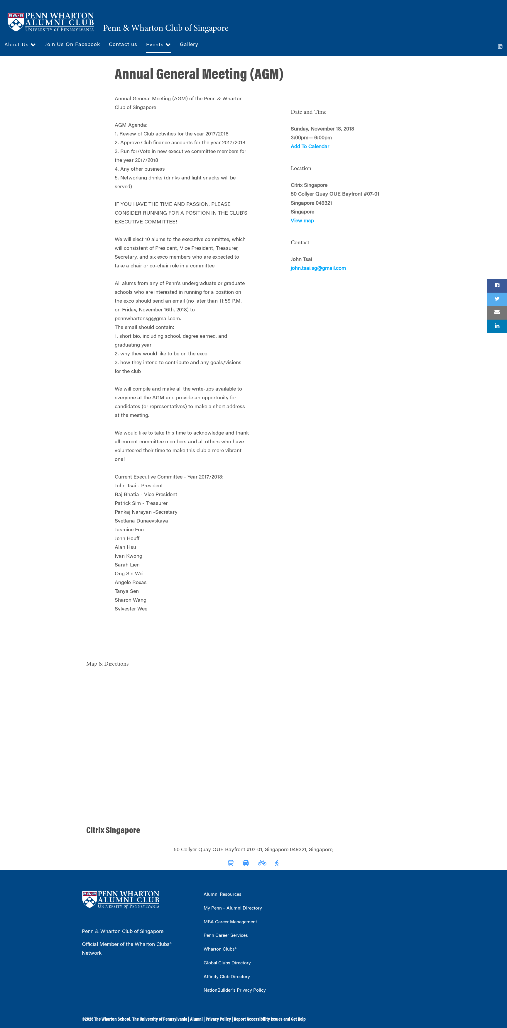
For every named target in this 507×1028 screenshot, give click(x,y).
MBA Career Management (230, 922)
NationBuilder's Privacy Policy (235, 990)
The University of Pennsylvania (159, 1019)
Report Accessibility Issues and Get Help (270, 1019)
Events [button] (155, 45)
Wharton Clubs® (220, 949)
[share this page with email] (497, 313)
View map (302, 221)
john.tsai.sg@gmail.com (318, 268)
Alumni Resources (222, 894)
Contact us (123, 45)
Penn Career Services (226, 935)
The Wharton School (112, 1019)
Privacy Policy (218, 1019)
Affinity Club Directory (227, 977)
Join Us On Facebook (72, 45)
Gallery (189, 45)
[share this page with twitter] (497, 299)
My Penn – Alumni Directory (233, 908)
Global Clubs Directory (227, 963)
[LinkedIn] (500, 47)
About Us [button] (17, 45)
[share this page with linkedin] (497, 326)
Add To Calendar (310, 147)
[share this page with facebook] (497, 286)
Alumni (196, 1019)
